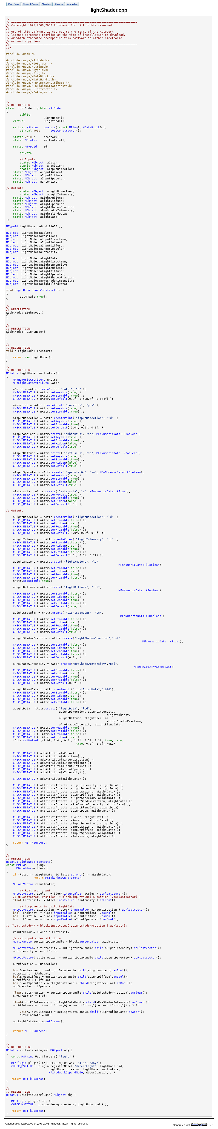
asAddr (134, 1011)
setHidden (58, 443)
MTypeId (31, 146)
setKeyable (58, 392)
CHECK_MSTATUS (24, 392)
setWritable (59, 529)
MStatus (33, 127)
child (99, 948)
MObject (38, 162)
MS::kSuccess (35, 842)
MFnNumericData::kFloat (108, 491)
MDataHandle (22, 941)
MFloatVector (23, 884)
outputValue (88, 941)
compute (50, 127)
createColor (48, 389)
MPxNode (55, 108)
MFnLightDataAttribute (31, 382)
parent (76, 874)
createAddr (62, 689)
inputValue (72, 893)
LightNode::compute (35, 861)
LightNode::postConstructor (37, 290)
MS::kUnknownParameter (63, 877)
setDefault (58, 398)
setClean (52, 1021)
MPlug (73, 127)
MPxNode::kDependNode (66, 1072)
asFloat (106, 900)
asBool (107, 912)
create (55, 434)
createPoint (53, 405)
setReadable (59, 526)
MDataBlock (91, 127)
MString (27, 1056)
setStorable (59, 395)
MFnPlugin (19, 1063)
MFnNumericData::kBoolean (116, 434)
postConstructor (63, 130)
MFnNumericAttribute (29, 379)
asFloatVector (111, 893)
